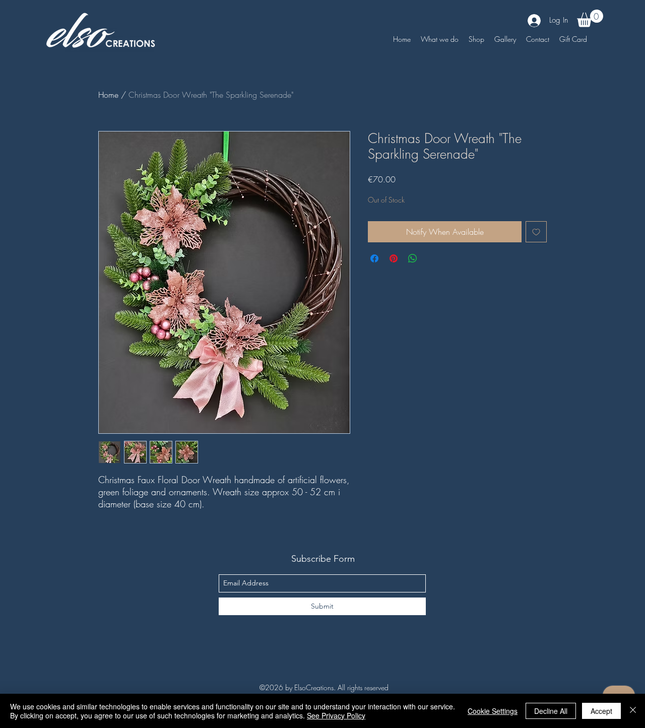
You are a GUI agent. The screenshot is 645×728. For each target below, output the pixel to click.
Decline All (550, 711)
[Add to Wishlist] (536, 231)
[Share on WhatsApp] (413, 258)
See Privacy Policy (336, 715)
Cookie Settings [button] (493, 711)
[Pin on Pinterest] (394, 258)
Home (108, 94)
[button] (476, 39)
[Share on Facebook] (374, 258)
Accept (601, 711)
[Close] (633, 711)
